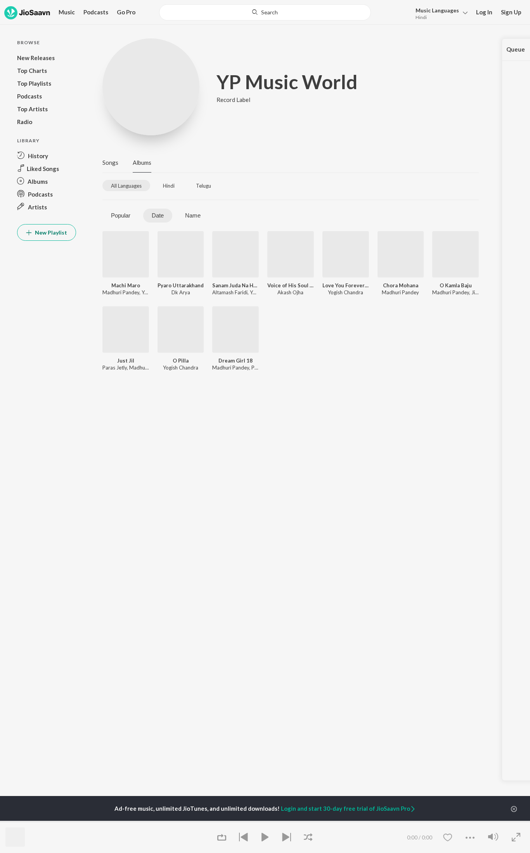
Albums (142, 162)
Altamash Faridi (230, 292)
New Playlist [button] (50, 232)
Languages (437, 10)
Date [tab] (158, 215)
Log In (484, 12)
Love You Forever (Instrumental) (345, 285)
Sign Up (511, 12)
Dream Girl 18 (235, 360)
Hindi (421, 17)
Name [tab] (193, 215)
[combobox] (265, 12)
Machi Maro (125, 285)
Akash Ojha (290, 292)
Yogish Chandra (345, 292)
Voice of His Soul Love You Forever (290, 285)
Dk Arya (180, 292)
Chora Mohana (400, 285)
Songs (110, 162)
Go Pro (126, 12)
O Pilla (181, 360)
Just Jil (125, 360)
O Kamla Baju (456, 285)
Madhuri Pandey (120, 292)
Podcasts (95, 12)
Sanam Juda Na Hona (235, 285)
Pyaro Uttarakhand (181, 285)
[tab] (126, 185)
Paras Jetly (114, 367)
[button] (439, 13)
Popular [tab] (120, 215)
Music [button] (67, 12)
